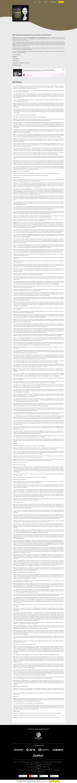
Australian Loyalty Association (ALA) (38, 771)
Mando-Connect (34, 769)
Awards (31, 762)
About (18, 762)
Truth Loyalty (28, 769)
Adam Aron (15, 62)
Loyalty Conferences (45, 762)
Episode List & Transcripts (24, 762)
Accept (51, 781)
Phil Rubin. (18, 54)
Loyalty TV (46, 2)
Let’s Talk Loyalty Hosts (59, 762)
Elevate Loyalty (50, 769)
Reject (57, 781)
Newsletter (61, 1)
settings (44, 781)
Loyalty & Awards (57, 769)
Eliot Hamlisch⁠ (16, 58)
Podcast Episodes (53, 2)
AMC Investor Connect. (28, 49)
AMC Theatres (42, 37)
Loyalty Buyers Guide (37, 762)
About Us (39, 2)
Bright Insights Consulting (42, 769)
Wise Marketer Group (21, 769)
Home (35, 2)
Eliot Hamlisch (32, 37)
